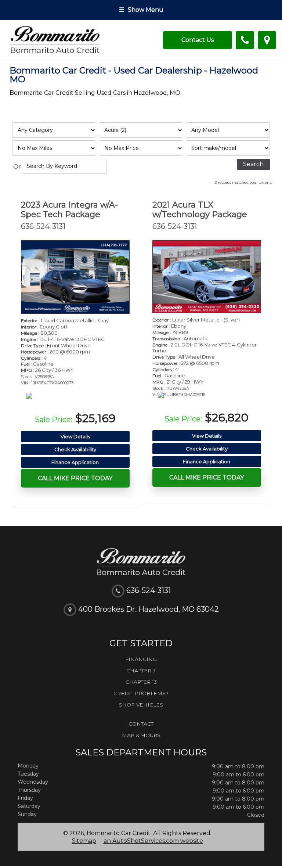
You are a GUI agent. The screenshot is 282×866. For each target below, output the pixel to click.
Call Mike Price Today (75, 478)
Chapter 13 (141, 682)
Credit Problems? (141, 693)
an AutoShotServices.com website (153, 840)
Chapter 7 (141, 670)
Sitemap (84, 840)
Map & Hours (141, 735)
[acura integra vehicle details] (75, 277)
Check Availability (75, 449)
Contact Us (197, 39)
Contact (141, 724)
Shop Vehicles (141, 705)
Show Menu (141, 9)
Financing (141, 659)
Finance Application (75, 462)
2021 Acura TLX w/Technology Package (199, 209)
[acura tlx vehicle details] (207, 277)
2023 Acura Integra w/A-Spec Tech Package (69, 209)
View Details (75, 436)
